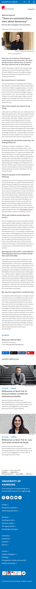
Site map (28, 474)
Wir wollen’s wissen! (26, 209)
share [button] (6, 353)
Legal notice (14, 472)
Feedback (4, 472)
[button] (24, 2)
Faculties (5, 542)
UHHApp (5, 557)
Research (5, 517)
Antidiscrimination (8, 563)
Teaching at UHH (8, 520)
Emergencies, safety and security (13, 560)
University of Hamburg (10, 2)
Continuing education (9, 511)
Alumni (4, 545)
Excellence (5, 539)
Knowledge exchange (9, 529)
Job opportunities (8, 526)
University (5, 536)
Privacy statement (7, 474)
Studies (4, 505)
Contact (4, 551)
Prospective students (9, 508)
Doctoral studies (7, 523)
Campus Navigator (8, 554)
